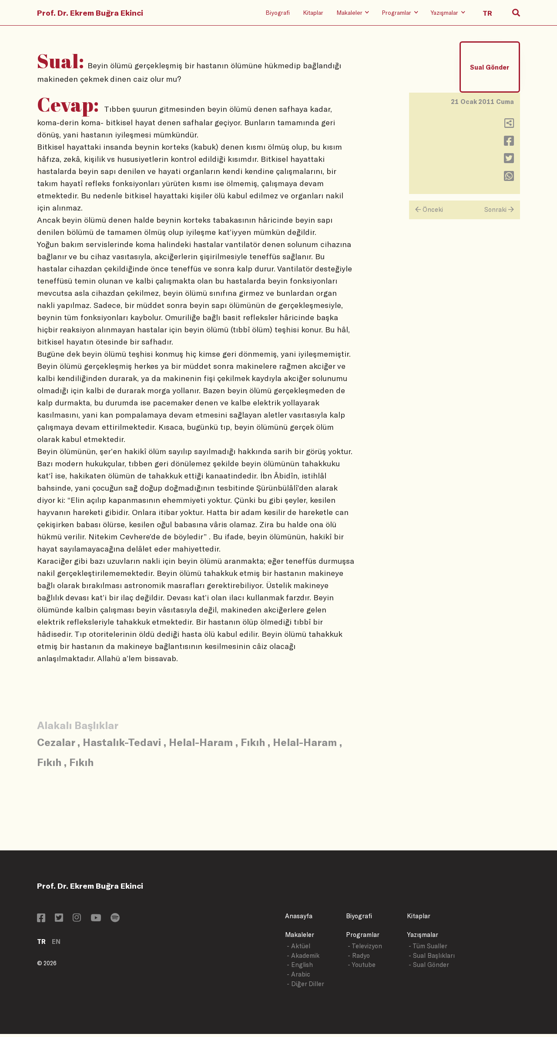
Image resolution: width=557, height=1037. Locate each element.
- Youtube (362, 964)
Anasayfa (298, 916)
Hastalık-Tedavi (122, 742)
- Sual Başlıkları (432, 955)
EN (56, 941)
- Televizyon (365, 946)
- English (300, 964)
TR (41, 941)
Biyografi (277, 12)
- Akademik (303, 955)
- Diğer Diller (305, 983)
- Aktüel (298, 946)
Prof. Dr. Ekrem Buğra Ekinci (90, 12)
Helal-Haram (201, 742)
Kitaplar (313, 12)
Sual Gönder (489, 67)
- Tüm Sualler (428, 946)
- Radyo (359, 955)
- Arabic (298, 974)
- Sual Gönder (429, 964)
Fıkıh (253, 742)
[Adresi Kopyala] (509, 125)
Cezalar (56, 742)
